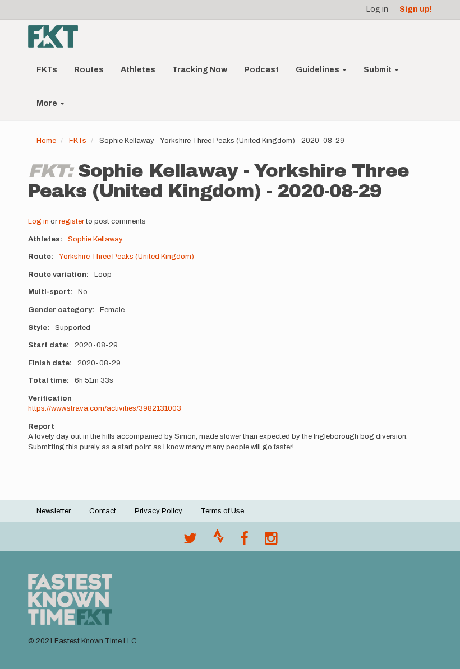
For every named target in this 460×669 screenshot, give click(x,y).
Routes (89, 70)
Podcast (261, 70)
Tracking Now (199, 70)
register (71, 221)
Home (46, 141)
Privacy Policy (158, 511)
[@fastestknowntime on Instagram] (271, 541)
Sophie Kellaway (95, 239)
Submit (378, 70)
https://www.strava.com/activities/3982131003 (104, 408)
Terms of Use (222, 511)
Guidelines (318, 70)
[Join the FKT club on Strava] (218, 541)
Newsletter (53, 511)
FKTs (46, 70)
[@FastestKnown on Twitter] (190, 541)
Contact (102, 511)
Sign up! (415, 9)
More (47, 103)
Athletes (138, 70)
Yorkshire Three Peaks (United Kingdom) (126, 257)
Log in (377, 9)
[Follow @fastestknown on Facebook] (244, 541)
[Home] (57, 36)
